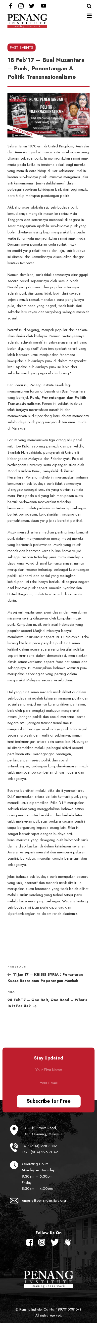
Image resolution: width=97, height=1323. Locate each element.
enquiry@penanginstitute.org (44, 1200)
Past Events (21, 47)
